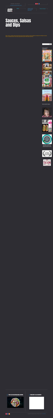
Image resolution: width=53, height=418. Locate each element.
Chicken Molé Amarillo (6, 254)
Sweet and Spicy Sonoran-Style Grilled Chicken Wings (11, 347)
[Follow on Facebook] (39, 3)
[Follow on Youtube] (37, 3)
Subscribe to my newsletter (36, 394)
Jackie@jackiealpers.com (16, 5)
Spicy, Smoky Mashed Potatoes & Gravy (8, 192)
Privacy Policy (44, 413)
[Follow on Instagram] (36, 3)
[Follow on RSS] (9, 414)
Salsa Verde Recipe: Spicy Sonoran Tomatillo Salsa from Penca (12, 161)
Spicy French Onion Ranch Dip (7, 317)
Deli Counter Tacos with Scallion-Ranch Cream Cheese (11, 68)
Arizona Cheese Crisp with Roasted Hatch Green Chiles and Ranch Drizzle (14, 130)
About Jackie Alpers (46, 104)
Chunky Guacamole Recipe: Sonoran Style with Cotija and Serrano (13, 378)
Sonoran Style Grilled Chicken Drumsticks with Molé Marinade (12, 286)
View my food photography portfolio (16, 394)
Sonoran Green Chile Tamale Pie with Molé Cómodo (10, 99)
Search (50, 44)
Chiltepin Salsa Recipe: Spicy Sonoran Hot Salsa (10, 223)
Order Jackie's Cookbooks (45, 48)
